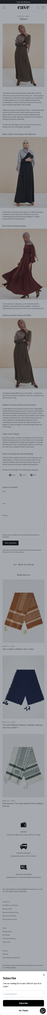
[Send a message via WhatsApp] (43, 1011)
